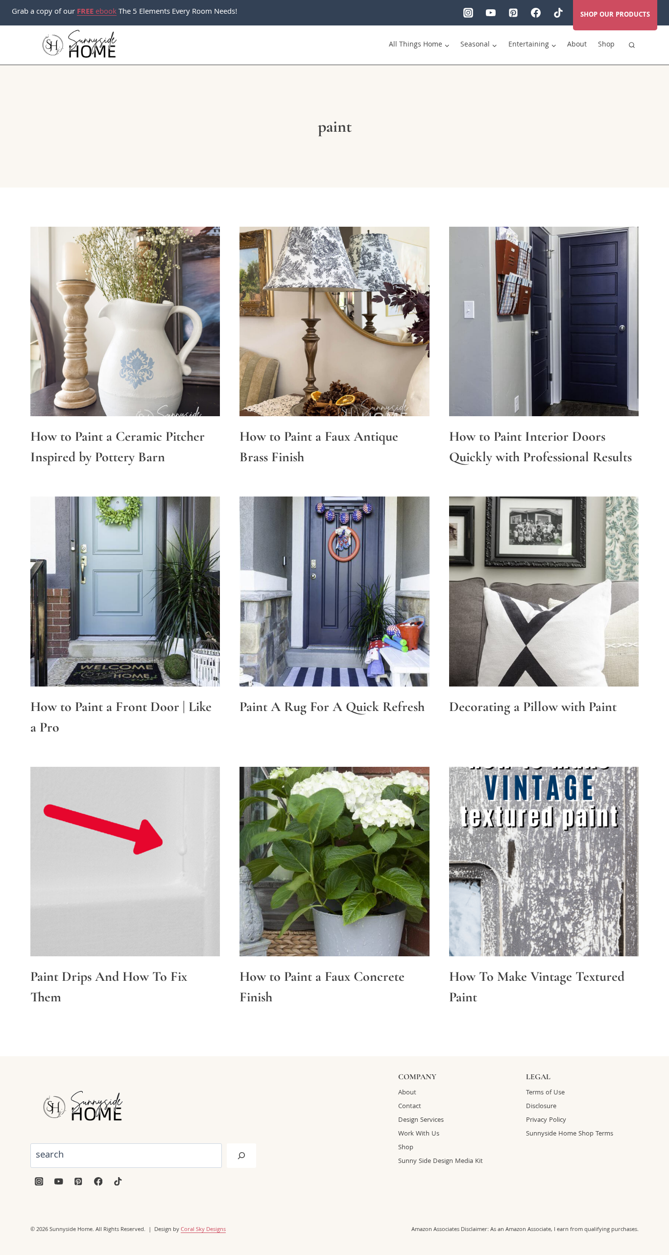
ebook (97, 12)
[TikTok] (558, 13)
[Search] (241, 1155)
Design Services (421, 1120)
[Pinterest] (513, 13)
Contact (409, 1106)
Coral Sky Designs (203, 1229)
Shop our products (615, 15)
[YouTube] (491, 13)
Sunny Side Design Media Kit (440, 1161)
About (577, 45)
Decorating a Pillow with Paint (533, 706)
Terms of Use (545, 1093)
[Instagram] (468, 13)
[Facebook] (536, 13)
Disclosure (541, 1106)
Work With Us (418, 1134)
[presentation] (125, 321)
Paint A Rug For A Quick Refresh (332, 706)
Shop (606, 45)
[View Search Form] (632, 45)
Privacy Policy (546, 1120)
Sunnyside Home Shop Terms (569, 1134)
